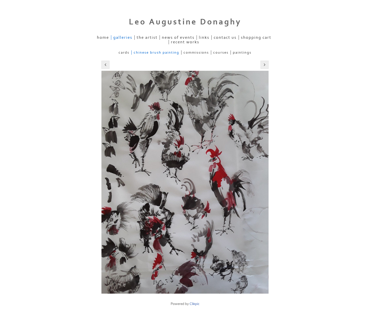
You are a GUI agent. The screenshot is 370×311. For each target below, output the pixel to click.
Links (204, 37)
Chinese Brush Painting (156, 52)
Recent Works (185, 42)
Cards (124, 52)
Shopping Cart (256, 37)
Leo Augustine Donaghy (185, 22)
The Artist (147, 37)
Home (103, 37)
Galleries (122, 37)
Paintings (242, 52)
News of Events (178, 37)
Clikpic (195, 304)
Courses (221, 52)
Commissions (196, 52)
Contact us (225, 37)
